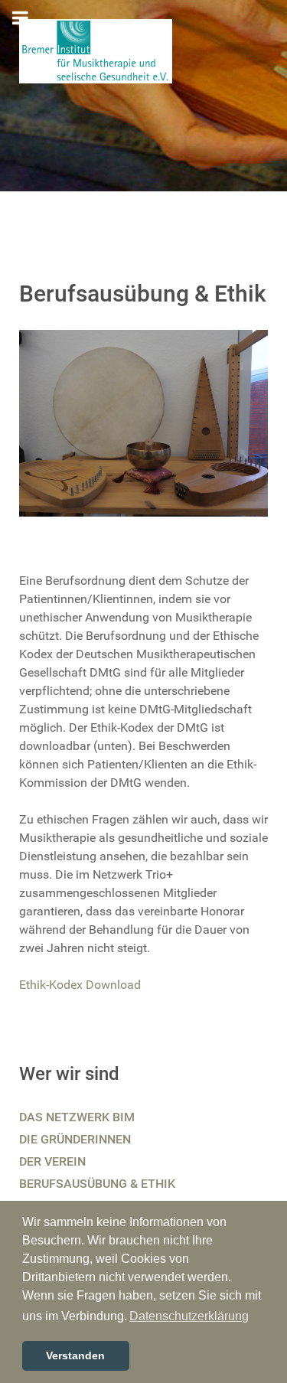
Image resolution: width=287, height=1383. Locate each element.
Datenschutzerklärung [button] (189, 1316)
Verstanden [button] (75, 1355)
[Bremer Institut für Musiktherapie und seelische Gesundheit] (95, 50)
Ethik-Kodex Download (80, 984)
